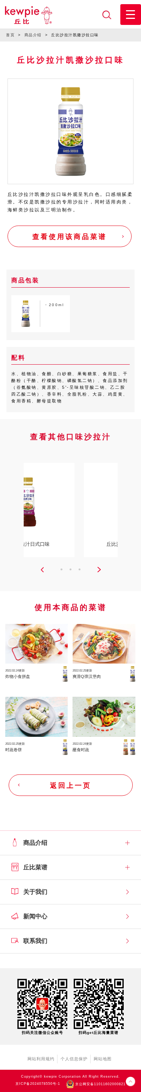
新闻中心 (35, 916)
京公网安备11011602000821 (100, 1084)
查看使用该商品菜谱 (69, 236)
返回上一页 (70, 785)
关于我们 (35, 892)
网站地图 (103, 1059)
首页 (10, 35)
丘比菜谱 (35, 867)
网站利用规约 (41, 1059)
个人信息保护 (74, 1059)
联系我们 (35, 941)
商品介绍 (33, 35)
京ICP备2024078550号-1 (37, 1084)
